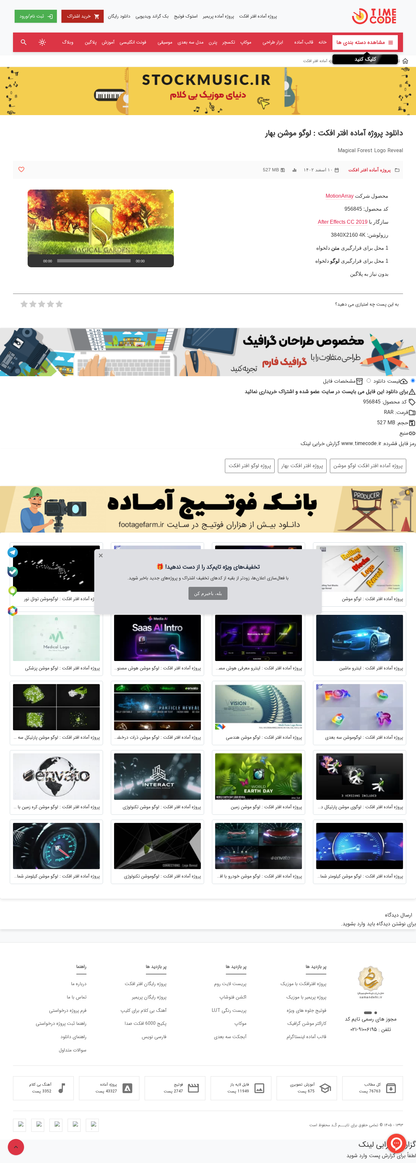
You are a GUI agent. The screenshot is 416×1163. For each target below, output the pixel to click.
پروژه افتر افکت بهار (302, 466)
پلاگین (91, 42)
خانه (322, 42)
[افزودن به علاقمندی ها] (21, 169)
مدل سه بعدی (190, 42)
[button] (101, 229)
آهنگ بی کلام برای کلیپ (143, 1010)
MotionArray (340, 196)
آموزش (108, 42)
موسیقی (165, 42)
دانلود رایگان (119, 16)
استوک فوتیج (186, 16)
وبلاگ (67, 42)
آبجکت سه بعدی (230, 1037)
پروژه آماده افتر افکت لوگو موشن (368, 466)
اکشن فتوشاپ (232, 997)
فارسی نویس (154, 1037)
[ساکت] (155, 261)
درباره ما (78, 984)
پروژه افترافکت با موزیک (303, 984)
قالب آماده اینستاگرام (306, 1037)
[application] (101, 228)
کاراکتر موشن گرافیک (306, 1023)
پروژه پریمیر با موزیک (306, 997)
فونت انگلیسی (133, 42)
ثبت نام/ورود (36, 16)
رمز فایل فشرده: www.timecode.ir (378, 444)
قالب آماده (303, 42)
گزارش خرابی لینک (320, 444)
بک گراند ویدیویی (152, 16)
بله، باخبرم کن (208, 593)
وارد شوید (356, 1156)
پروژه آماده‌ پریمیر (218, 16)
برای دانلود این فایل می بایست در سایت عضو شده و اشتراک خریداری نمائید (330, 392)
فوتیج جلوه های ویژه (306, 1010)
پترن (213, 42)
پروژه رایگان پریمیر (149, 997)
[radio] (59, 305)
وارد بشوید (354, 924)
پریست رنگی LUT (229, 1010)
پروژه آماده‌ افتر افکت (258, 16)
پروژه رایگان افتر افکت (145, 984)
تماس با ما (76, 997)
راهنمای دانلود (73, 1037)
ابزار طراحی (273, 42)
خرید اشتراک (83, 16)
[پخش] (36, 261)
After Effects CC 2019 (343, 222)
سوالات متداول (72, 1050)
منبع (403, 433)
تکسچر (228, 42)
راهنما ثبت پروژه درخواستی (61, 1023)
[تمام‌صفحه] (165, 261)
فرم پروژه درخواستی (67, 1010)
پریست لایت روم (230, 984)
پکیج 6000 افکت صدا (145, 1023)
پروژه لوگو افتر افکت (249, 466)
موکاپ (245, 42)
